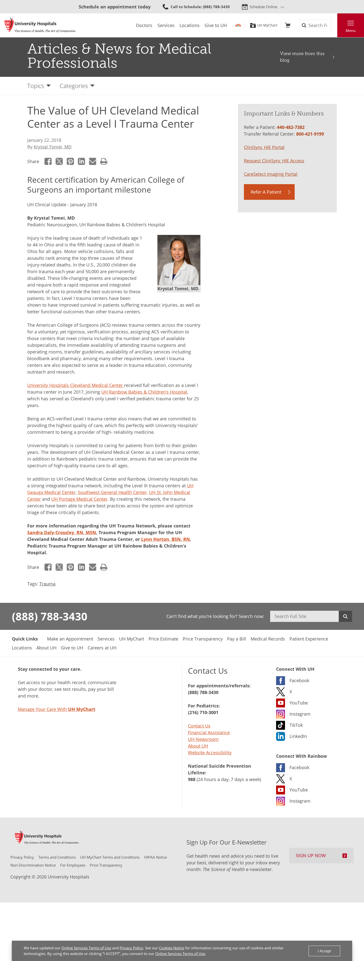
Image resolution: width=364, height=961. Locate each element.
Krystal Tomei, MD (53, 147)
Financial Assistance (209, 732)
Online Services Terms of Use (86, 947)
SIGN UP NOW (311, 855)
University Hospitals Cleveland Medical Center (75, 385)
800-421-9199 (310, 134)
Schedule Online (263, 6)
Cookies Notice (171, 947)
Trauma (47, 584)
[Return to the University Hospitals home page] (40, 25)
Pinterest (70, 161)
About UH (198, 746)
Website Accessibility (210, 753)
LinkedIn (81, 161)
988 (191, 779)
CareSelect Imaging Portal (270, 174)
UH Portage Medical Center (79, 499)
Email (92, 161)
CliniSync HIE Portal (264, 147)
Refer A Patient (266, 192)
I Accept (324, 950)
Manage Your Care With (56, 709)
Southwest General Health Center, (113, 492)
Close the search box (334, 25)
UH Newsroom (203, 739)
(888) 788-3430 (49, 616)
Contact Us (199, 726)
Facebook (48, 161)
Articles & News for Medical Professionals (119, 55)
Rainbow (238, 25)
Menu (351, 30)
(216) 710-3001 (203, 712)
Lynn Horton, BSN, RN (165, 539)
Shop (287, 25)
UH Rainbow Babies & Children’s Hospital (144, 392)
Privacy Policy (131, 947)
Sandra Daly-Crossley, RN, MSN (61, 532)
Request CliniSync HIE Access (274, 161)
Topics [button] (35, 86)
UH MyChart (267, 25)
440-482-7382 (291, 127)
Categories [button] (74, 86)
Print (103, 161)
